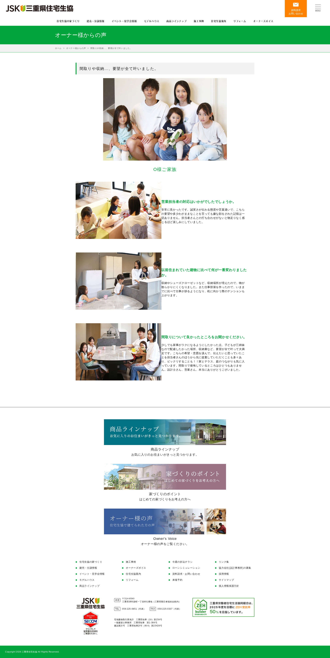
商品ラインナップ (89, 585)
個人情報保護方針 (229, 585)
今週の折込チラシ (182, 561)
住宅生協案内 (133, 573)
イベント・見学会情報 (92, 573)
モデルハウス (87, 579)
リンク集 (224, 561)
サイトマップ (226, 579)
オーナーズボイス (136, 567)
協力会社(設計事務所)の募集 (235, 567)
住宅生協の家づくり (90, 561)
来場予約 (177, 579)
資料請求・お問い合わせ (186, 573)
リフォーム (132, 579)
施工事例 (131, 561)
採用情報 (224, 573)
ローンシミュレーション (186, 567)
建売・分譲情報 (88, 567)
